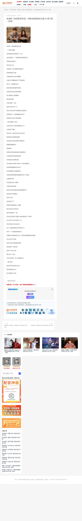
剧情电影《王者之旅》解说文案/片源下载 (11, 462)
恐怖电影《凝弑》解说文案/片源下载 (11, 438)
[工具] (35, 4)
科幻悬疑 (31, 1)
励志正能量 (54, 1)
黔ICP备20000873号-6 (61, 479)
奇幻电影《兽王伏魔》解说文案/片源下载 (11, 442)
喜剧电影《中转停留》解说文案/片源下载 (11, 450)
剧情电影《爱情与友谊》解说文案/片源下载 (11, 458)
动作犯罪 (43, 1)
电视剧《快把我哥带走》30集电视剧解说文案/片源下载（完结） (28, 304)
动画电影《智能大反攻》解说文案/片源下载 (42, 325)
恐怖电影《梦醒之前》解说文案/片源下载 (11, 434)
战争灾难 (48, 1)
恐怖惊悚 (37, 1)
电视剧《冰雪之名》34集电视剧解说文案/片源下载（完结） (11, 470)
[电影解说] (25, 1)
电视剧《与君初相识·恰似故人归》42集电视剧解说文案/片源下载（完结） (12, 351)
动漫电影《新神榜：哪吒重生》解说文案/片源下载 (15, 326)
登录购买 (31, 297)
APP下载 (41, 4)
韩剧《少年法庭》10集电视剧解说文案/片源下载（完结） (11, 466)
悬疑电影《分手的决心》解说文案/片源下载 (11, 446)
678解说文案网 (12, 9)
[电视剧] (19, 4)
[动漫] (24, 4)
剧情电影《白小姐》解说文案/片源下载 (11, 454)
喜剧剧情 (61, 1)
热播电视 (14, 15)
